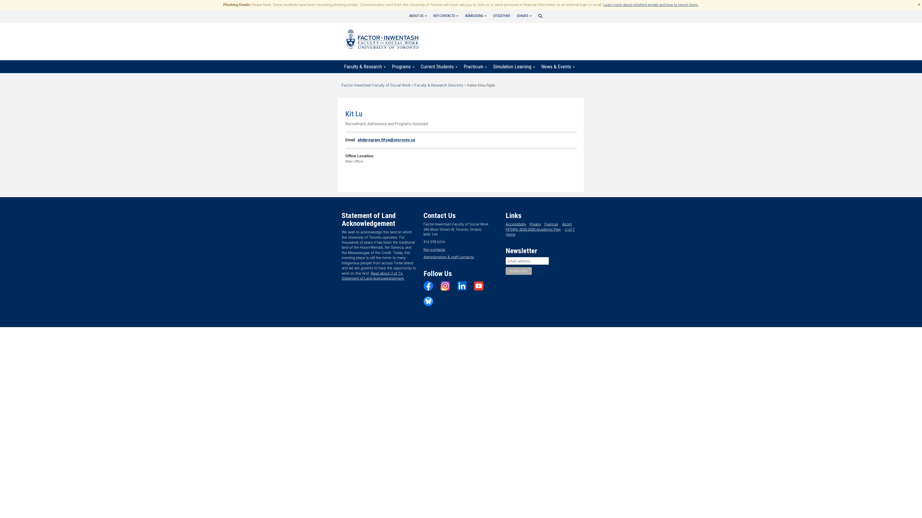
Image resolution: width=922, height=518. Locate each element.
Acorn (567, 224)
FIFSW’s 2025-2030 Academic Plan (533, 229)
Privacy (535, 224)
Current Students (438, 67)
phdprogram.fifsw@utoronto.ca (386, 140)
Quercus (551, 224)
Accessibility (516, 224)
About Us (416, 16)
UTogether (501, 16)
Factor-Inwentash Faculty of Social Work (382, 40)
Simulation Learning (513, 67)
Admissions (474, 16)
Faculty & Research (363, 67)
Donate (523, 16)
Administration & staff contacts (449, 257)
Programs (402, 67)
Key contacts (434, 249)
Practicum (474, 67)
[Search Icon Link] (540, 16)
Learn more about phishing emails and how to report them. (651, 5)
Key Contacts (444, 16)
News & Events (556, 67)
